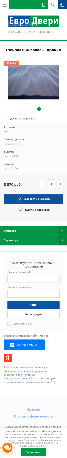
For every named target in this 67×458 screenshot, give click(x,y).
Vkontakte (24, 344)
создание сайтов (40, 426)
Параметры (11, 240)
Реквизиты (33, 409)
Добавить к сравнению (22, 118)
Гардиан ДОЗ (12, 143)
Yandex (8, 358)
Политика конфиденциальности (33, 416)
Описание (10, 231)
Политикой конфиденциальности (42, 440)
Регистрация (33, 314)
